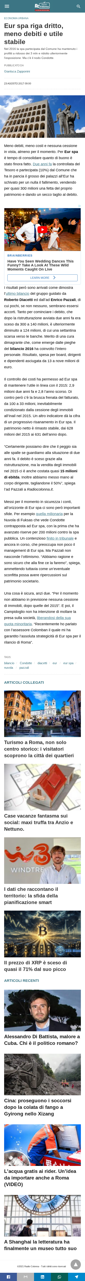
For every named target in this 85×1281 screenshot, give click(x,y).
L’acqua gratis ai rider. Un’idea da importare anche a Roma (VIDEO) (40, 1177)
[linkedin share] (42, 1277)
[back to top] (76, 1264)
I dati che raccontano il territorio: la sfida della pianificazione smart (31, 895)
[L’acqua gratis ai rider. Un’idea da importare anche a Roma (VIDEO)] (42, 1145)
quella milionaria (49, 514)
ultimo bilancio (17, 294)
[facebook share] (8, 1277)
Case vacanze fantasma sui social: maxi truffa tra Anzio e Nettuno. (38, 822)
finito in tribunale (60, 538)
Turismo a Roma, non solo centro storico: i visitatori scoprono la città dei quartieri (39, 749)
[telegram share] (76, 1277)
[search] (78, 6)
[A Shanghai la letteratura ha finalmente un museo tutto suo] (42, 1216)
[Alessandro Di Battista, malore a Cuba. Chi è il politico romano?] (42, 1010)
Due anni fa (42, 164)
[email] (25, 1277)
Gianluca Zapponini (17, 71)
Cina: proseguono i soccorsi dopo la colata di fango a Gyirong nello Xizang (37, 1107)
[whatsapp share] (59, 1277)
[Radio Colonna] (42, 6)
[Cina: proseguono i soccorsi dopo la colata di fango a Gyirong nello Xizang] (42, 1074)
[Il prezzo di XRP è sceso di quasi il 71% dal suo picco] (42, 934)
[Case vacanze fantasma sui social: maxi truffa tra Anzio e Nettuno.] (42, 787)
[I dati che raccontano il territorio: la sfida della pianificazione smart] (42, 860)
